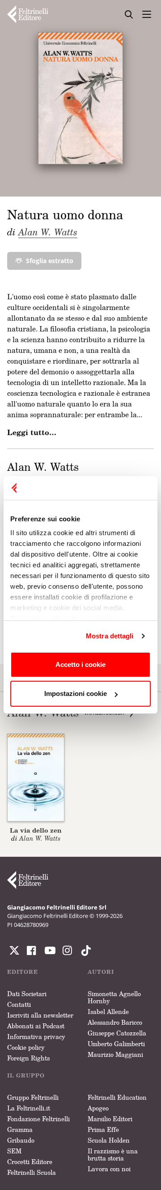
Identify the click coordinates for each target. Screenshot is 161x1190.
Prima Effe (103, 1129)
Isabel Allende (108, 1011)
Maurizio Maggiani (115, 1054)
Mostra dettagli (110, 636)
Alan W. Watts (47, 232)
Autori (101, 972)
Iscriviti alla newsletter (40, 1015)
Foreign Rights (28, 1058)
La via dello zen (36, 830)
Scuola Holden (109, 1140)
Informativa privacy (36, 1036)
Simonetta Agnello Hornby (114, 997)
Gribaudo (20, 1140)
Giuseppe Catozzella (117, 1033)
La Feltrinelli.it (28, 1108)
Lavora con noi (109, 1168)
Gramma (20, 1129)
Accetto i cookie (80, 664)
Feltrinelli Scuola (31, 1172)
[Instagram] (84, 950)
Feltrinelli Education (117, 1097)
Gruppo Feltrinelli (33, 1097)
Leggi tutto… (31, 432)
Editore (22, 972)
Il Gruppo (26, 1075)
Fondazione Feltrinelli (38, 1118)
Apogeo (98, 1108)
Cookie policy (26, 1047)
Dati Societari (27, 993)
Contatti (19, 1004)
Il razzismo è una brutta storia (113, 1154)
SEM (14, 1151)
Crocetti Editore (29, 1161)
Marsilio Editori (110, 1118)
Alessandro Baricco (115, 1022)
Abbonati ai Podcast (35, 1026)
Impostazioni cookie (75, 693)
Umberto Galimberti (116, 1043)
